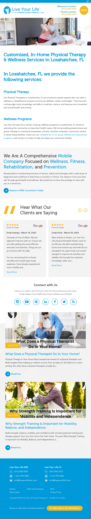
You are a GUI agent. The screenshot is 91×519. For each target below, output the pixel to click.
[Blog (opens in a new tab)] (73, 302)
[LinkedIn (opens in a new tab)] (45, 302)
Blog (52, 489)
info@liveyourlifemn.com (25, 480)
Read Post (16, 374)
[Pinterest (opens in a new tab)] (36, 302)
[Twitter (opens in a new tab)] (64, 302)
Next (86, 210)
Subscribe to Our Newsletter (66, 508)
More (84, 10)
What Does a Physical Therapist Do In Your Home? (43, 354)
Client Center (14, 492)
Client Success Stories (35, 489)
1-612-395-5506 (21, 476)
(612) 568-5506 (69, 9)
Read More (12, 272)
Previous (80, 210)
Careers (12, 489)
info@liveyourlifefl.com (60, 480)
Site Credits (60, 498)
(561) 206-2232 (69, 14)
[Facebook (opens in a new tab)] (55, 302)
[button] (84, 10)
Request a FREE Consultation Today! (27, 190)
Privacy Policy (55, 492)
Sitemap (52, 498)
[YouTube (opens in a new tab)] (27, 302)
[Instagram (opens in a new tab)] (17, 302)
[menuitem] (15, 489)
